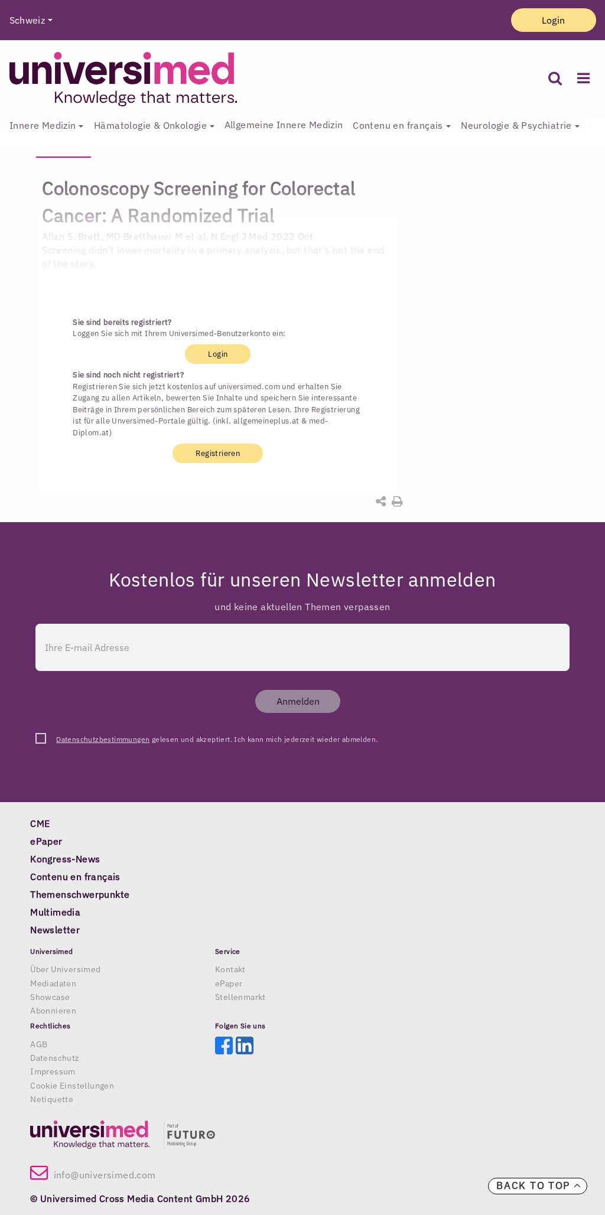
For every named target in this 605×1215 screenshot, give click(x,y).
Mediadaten (53, 983)
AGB (38, 1044)
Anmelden (298, 701)
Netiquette (51, 1099)
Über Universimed (65, 969)
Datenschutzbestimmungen (102, 739)
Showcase (50, 997)
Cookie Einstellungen (72, 1085)
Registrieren (218, 453)
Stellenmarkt (240, 997)
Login (553, 20)
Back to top (534, 1185)
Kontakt (230, 969)
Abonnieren (53, 1010)
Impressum (53, 1071)
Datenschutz (54, 1058)
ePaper (228, 983)
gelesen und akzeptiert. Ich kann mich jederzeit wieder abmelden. (217, 739)
